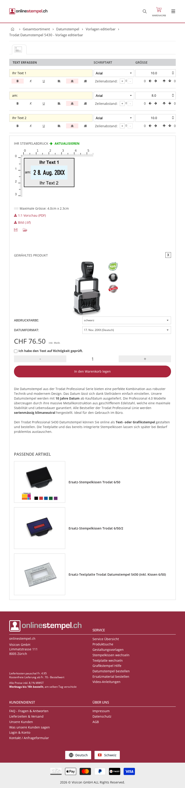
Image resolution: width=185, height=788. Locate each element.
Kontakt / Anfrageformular (29, 738)
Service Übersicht (105, 639)
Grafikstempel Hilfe (106, 665)
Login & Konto (19, 732)
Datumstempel (67, 29)
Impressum (101, 711)
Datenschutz (101, 716)
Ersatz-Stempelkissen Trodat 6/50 (94, 482)
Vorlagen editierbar (101, 29)
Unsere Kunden (21, 722)
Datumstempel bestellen (111, 671)
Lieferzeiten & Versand (26, 716)
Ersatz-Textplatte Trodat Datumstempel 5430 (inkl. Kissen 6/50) (117, 574)
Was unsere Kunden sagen (29, 727)
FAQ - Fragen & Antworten (29, 711)
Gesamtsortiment (36, 29)
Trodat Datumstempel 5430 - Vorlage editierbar (46, 35)
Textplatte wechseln (107, 660)
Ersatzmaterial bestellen (110, 676)
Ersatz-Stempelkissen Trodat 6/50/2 (96, 528)
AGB (95, 722)
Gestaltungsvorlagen (108, 649)
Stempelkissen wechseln (111, 655)
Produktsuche (102, 644)
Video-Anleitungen (106, 682)
